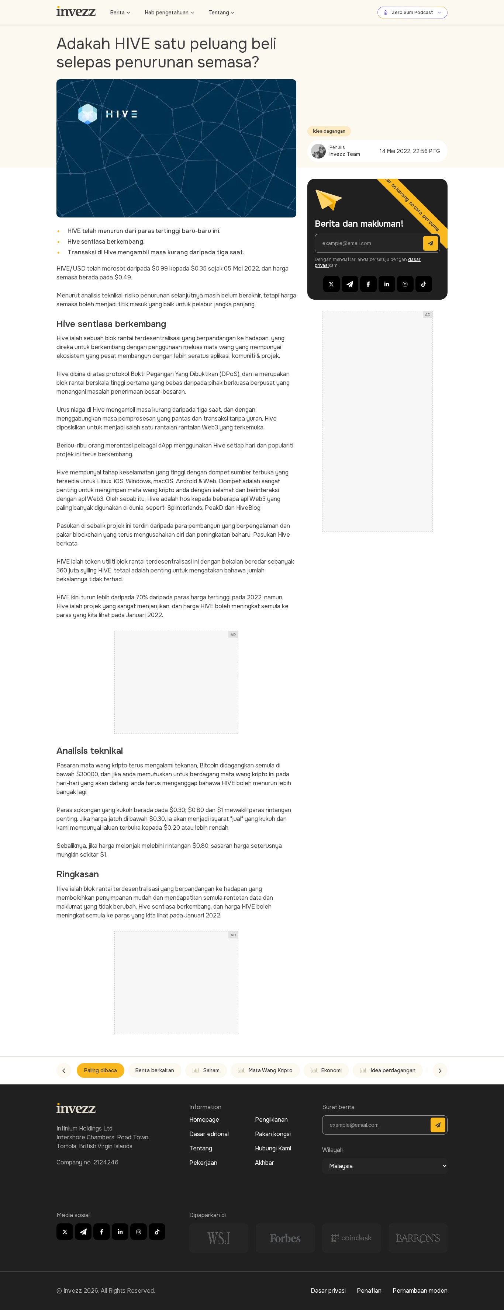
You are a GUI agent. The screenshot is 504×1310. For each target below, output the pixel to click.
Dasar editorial (209, 1134)
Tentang (218, 12)
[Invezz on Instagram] (405, 284)
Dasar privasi (328, 1291)
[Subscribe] (430, 243)
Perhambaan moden (420, 1291)
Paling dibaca (100, 1070)
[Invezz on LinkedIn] (387, 284)
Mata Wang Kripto (271, 1070)
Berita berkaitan (154, 1070)
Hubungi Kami (273, 1148)
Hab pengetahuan (167, 12)
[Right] (440, 1070)
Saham (211, 1070)
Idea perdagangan (393, 1070)
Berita (117, 12)
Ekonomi (331, 1070)
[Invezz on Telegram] (350, 284)
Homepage (204, 1119)
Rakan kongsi (273, 1134)
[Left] (63, 1070)
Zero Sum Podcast (412, 12)
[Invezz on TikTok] (423, 284)
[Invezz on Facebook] (368, 284)
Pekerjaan (203, 1163)
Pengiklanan (271, 1119)
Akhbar (264, 1163)
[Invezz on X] (331, 284)
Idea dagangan (329, 131)
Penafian (369, 1291)
